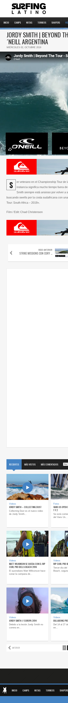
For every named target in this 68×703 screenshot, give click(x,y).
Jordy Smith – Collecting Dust (25, 507)
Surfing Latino (29, 8)
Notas (29, 22)
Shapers (55, 22)
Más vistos (30, 464)
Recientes (14, 464)
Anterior (16, 647)
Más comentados (49, 464)
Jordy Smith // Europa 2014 (23, 620)
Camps (17, 22)
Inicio (6, 22)
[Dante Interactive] (4, 690)
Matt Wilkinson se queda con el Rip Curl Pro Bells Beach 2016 (27, 565)
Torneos (41, 22)
